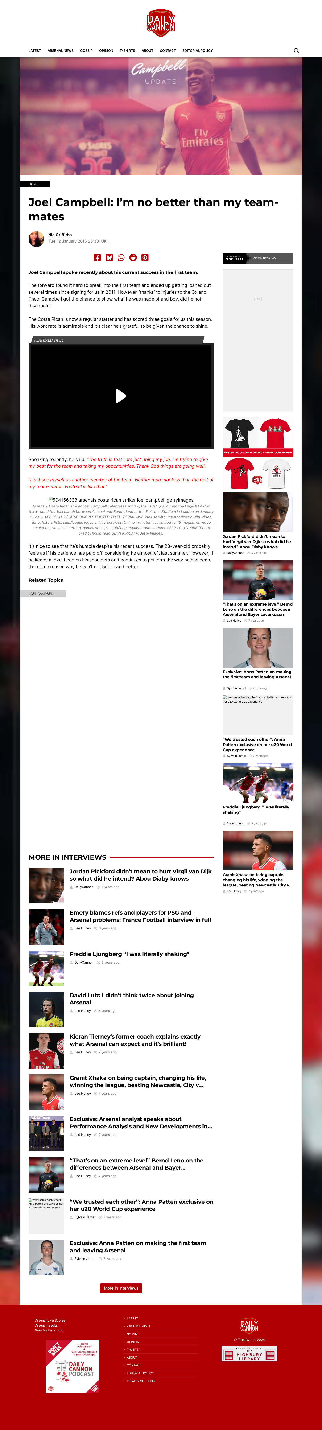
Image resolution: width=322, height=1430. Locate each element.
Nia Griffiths (60, 235)
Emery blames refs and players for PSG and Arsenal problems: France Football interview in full (140, 916)
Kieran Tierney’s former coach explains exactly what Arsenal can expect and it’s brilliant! (135, 1040)
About (147, 51)
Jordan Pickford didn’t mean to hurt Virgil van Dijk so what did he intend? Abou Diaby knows (141, 875)
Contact (168, 51)
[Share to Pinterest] (145, 258)
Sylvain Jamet (84, 1217)
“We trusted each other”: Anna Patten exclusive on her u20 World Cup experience (141, 1205)
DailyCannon (84, 887)
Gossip (86, 51)
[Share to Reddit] (133, 258)
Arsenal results (46, 1325)
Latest (35, 51)
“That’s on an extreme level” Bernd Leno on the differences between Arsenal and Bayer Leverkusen (137, 1167)
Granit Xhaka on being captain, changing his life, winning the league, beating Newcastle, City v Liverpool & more (138, 1085)
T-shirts (127, 51)
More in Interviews (67, 857)
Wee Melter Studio (49, 1330)
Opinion (106, 51)
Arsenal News (61, 51)
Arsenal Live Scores (50, 1320)
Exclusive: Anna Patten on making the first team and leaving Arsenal (257, 674)
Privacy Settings (141, 1381)
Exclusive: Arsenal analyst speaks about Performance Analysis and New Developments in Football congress (138, 1126)
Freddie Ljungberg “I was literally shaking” (130, 954)
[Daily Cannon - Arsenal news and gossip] (161, 23)
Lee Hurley (82, 928)
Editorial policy (197, 51)
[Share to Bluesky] (109, 258)
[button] (296, 50)
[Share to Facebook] (97, 258)
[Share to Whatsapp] (121, 258)
